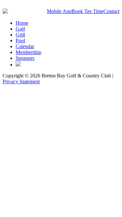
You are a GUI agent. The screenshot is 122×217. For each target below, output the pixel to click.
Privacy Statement (21, 81)
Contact (111, 11)
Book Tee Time (87, 11)
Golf (20, 29)
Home (22, 23)
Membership (28, 52)
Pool (20, 40)
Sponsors (25, 58)
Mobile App (59, 11)
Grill (20, 34)
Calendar (25, 46)
